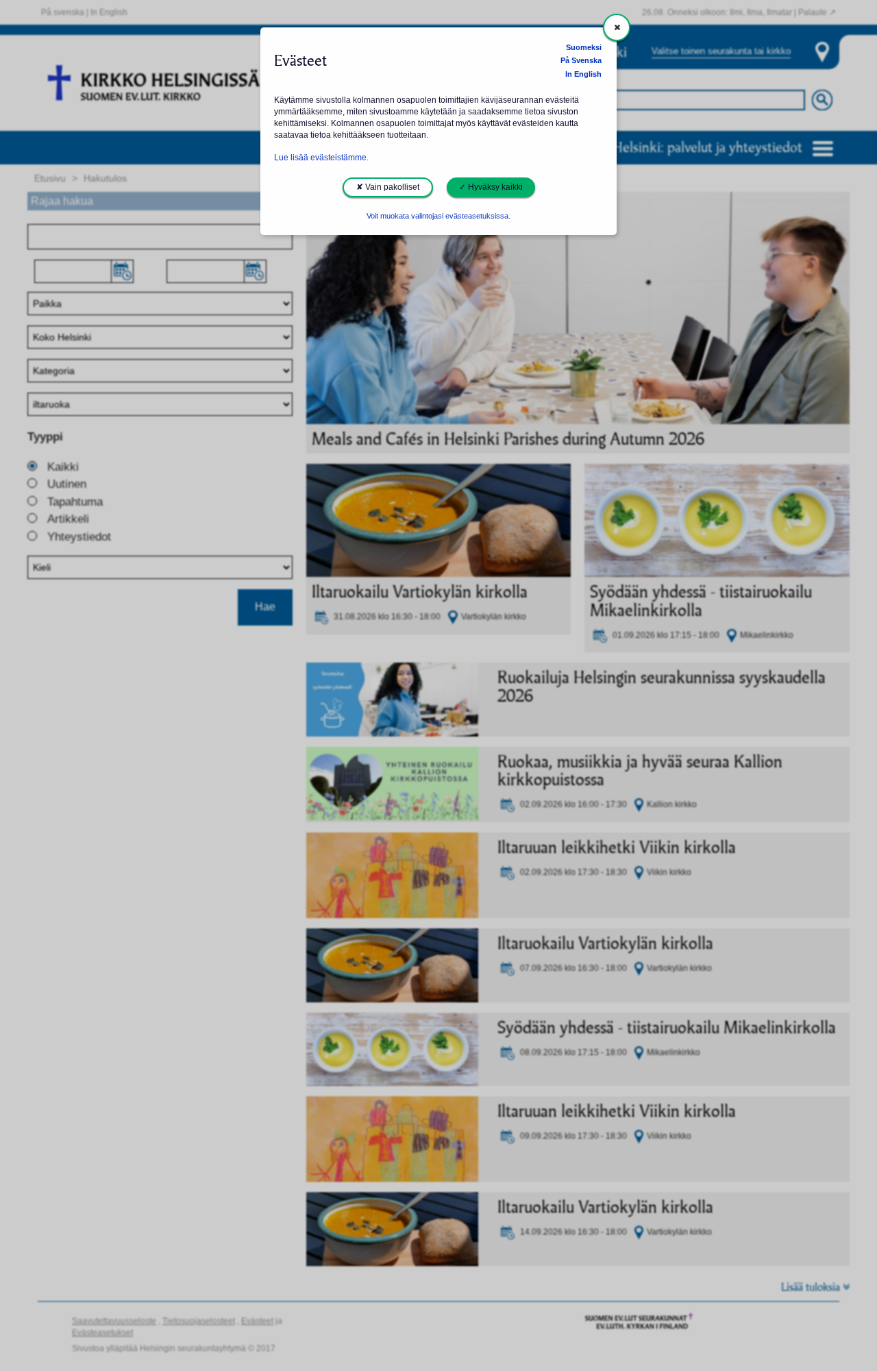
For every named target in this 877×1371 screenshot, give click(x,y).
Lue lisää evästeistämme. (321, 157)
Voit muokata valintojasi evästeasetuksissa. (438, 216)
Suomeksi (584, 47)
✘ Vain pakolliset (387, 187)
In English (583, 74)
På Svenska (581, 60)
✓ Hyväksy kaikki (491, 187)
